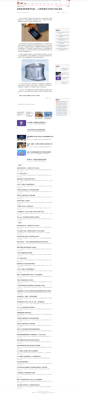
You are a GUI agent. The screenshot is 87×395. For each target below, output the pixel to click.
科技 (28, 0)
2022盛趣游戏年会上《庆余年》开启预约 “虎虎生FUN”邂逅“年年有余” (30, 211)
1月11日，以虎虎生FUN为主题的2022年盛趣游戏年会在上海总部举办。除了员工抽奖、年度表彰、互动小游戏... (35, 213)
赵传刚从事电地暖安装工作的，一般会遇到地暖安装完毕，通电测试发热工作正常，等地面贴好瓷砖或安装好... (34, 314)
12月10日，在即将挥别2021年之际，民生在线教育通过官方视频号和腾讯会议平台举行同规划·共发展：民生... (34, 276)
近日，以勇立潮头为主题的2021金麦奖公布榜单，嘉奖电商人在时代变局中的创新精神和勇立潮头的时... (33, 358)
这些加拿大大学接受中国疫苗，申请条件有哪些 (26, 195)
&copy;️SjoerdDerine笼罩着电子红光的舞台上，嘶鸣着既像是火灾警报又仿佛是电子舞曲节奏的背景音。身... (34, 336)
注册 (67, 0)
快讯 (23, 6)
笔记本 (56, 3)
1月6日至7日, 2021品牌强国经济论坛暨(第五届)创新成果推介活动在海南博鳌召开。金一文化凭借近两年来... (34, 352)
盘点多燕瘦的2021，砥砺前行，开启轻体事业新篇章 (27, 296)
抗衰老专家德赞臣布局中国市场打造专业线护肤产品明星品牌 (28, 345)
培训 (39, 0)
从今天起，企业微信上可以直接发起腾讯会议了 (26, 184)
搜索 (68, 6)
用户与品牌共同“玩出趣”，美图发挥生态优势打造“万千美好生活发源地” (31, 230)
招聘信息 (43, 392)
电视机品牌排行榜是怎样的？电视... (63, 101)
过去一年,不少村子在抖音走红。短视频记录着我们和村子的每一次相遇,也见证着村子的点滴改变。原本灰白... (34, 175)
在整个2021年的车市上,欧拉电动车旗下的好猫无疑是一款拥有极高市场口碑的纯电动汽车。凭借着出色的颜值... (35, 202)
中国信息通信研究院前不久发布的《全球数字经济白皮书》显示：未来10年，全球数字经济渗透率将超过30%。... (35, 363)
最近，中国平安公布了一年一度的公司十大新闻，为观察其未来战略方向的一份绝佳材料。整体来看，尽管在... (34, 303)
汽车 (24, 0)
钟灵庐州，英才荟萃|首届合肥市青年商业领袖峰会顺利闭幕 (28, 329)
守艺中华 (44, 0)
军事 (22, 0)
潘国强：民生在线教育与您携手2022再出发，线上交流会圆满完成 (29, 274)
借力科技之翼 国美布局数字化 (22, 361)
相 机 (60, 3)
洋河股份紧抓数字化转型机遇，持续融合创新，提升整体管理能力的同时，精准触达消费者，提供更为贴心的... (34, 218)
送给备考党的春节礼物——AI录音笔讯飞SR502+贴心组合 (28, 168)
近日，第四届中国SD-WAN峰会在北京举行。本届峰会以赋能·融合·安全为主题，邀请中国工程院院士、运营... (34, 191)
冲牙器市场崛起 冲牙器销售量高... (62, 112)
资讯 (20, 0)
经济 (32, 0)
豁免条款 (48, 392)
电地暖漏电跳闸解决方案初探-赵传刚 (24, 312)
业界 (57, 32)
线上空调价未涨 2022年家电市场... (62, 106)
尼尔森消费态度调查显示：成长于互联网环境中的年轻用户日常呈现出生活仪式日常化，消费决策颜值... (33, 232)
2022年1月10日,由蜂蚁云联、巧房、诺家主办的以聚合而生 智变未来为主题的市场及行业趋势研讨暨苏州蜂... (34, 243)
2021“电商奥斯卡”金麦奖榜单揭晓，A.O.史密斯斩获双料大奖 (29, 356)
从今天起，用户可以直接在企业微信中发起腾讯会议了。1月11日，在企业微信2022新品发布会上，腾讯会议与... (35, 270)
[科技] (20, 3)
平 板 (52, 3)
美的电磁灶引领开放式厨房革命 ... (62, 109)
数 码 (44, 3)
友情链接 (50, 392)
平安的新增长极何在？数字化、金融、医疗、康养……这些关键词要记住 (31, 301)
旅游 (30, 0)
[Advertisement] (32, 109)
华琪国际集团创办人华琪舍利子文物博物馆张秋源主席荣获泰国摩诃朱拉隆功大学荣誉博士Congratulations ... (34, 292)
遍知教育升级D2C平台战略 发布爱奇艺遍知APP (26, 178)
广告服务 (37, 392)
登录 (69, 0)
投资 (37, 0)
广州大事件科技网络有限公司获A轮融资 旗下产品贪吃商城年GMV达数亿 (31, 285)
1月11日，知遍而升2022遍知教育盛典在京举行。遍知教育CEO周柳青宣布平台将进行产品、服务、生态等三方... (35, 180)
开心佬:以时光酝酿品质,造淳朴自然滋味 (24, 252)
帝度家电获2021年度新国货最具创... (63, 107)
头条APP (59, 0)
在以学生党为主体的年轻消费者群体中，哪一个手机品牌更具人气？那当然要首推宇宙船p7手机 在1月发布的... (34, 281)
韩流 (51, 0)
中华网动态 (53, 392)
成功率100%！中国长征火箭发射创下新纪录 (36, 159)
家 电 (36, 3)
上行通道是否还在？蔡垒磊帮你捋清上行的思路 (26, 372)
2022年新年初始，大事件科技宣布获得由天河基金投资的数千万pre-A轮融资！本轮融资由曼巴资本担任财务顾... (35, 287)
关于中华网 (34, 392)
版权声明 (45, 392)
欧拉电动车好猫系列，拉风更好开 (23, 200)
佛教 (47, 0)
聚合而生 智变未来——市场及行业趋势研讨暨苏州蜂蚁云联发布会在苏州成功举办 (32, 241)
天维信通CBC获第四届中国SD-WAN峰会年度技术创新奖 (28, 189)
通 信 (40, 3)
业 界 (28, 3)
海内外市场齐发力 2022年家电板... (62, 113)
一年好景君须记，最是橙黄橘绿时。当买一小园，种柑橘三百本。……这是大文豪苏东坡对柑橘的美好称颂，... (34, 238)
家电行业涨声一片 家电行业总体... (62, 104)
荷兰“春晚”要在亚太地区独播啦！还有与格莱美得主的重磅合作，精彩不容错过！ (32, 367)
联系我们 (40, 392)
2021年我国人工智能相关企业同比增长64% (36, 122)
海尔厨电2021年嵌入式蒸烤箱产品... (63, 110)
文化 (41, 0)
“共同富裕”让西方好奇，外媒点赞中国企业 (25, 206)
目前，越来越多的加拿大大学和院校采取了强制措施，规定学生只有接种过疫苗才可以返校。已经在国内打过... (34, 325)
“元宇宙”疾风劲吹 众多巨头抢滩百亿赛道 (36, 129)
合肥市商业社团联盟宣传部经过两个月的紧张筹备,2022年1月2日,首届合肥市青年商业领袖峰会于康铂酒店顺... (34, 330)
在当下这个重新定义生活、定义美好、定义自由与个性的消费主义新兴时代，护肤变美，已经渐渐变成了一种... (34, 341)
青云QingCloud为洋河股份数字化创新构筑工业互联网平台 (28, 217)
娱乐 (35, 0)
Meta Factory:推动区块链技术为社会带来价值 (26, 307)
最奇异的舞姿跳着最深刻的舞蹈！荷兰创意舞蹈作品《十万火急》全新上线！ (31, 334)
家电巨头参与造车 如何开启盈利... (62, 103)
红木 (49, 0)
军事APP (56, 0)
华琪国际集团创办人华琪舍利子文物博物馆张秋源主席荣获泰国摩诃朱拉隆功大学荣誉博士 (34, 290)
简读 (53, 0)
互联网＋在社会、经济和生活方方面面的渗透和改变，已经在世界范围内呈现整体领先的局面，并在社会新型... (34, 347)
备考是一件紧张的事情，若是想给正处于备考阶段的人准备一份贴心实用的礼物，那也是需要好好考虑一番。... (34, 169)
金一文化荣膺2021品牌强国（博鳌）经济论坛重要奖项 (27, 350)
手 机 (48, 3)
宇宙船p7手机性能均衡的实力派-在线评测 (25, 280)
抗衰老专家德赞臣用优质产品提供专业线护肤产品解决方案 (28, 340)
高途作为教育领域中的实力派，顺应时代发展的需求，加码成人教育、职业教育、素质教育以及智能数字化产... (34, 386)
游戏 (26, 0)
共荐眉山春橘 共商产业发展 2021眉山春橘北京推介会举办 (28, 236)
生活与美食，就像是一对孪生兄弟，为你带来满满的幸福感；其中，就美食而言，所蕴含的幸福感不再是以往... (34, 254)
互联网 (32, 3)
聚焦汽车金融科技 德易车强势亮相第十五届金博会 (26, 247)
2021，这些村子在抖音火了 (22, 173)
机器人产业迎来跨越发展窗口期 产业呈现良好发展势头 (39, 152)
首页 (18, 0)
